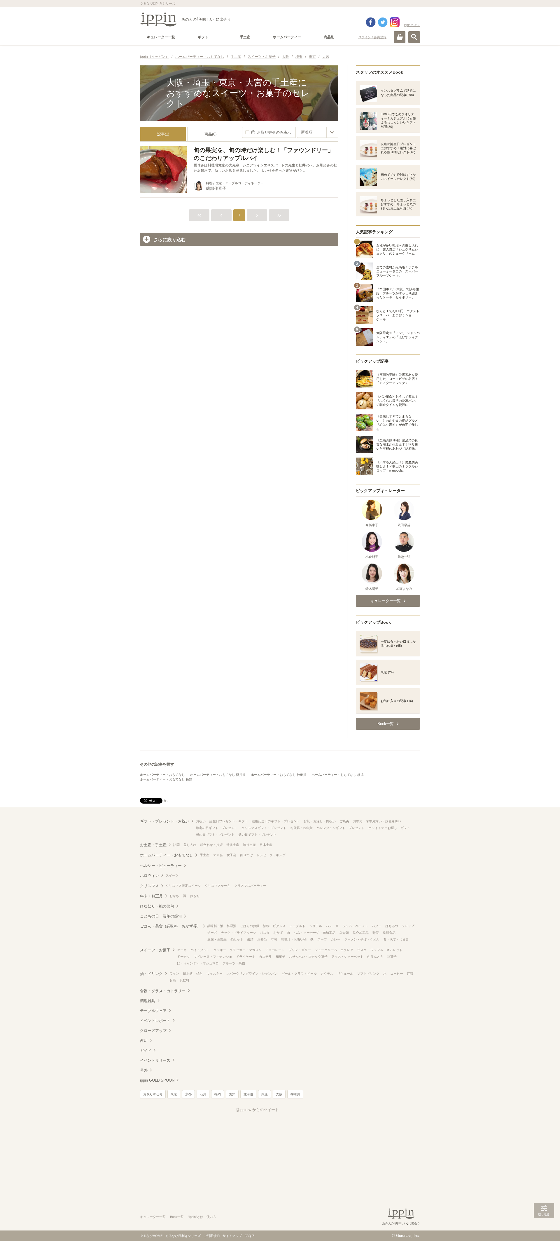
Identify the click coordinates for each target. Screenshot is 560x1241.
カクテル (327, 973)
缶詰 (250, 939)
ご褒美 (344, 821)
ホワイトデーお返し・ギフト (389, 828)
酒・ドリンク (151, 973)
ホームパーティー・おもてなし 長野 (166, 779)
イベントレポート (155, 1020)
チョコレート (275, 950)
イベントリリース (155, 1060)
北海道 (248, 1094)
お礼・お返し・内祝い (320, 821)
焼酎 (199, 973)
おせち (174, 896)
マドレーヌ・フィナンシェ (213, 956)
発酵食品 (389, 932)
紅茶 (410, 973)
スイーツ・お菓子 (155, 950)
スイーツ (172, 875)
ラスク (362, 950)
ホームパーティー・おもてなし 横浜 (338, 774)
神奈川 (295, 1094)
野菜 (375, 932)
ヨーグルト (297, 926)
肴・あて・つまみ (396, 939)
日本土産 (266, 845)
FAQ (248, 1235)
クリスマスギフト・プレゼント (264, 828)
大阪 (279, 1094)
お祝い (201, 821)
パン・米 (332, 926)
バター (377, 926)
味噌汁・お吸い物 (294, 939)
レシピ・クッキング (271, 855)
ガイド (145, 1050)
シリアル (315, 926)
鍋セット (236, 939)
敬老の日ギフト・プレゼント (217, 828)
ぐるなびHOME (151, 1235)
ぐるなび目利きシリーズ (183, 1235)
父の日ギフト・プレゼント (257, 834)
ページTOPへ (544, 1228)
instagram (395, 22)
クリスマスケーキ (217, 885)
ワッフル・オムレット (386, 950)
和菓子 (280, 956)
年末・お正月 (151, 896)
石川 (203, 1094)
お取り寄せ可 (152, 1094)
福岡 (217, 1094)
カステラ (265, 956)
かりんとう (375, 956)
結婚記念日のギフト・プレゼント (276, 821)
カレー (335, 939)
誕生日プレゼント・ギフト (228, 821)
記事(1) (163, 134)
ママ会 (218, 855)
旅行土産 (249, 845)
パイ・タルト (200, 950)
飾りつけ (246, 855)
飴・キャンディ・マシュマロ (198, 963)
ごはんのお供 (249, 926)
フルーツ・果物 (234, 963)
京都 (188, 1094)
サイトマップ (232, 1235)
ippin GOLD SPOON (157, 1080)
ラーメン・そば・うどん (361, 939)
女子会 (231, 855)
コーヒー (396, 973)
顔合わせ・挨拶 (211, 845)
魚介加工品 (361, 932)
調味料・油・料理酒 (221, 926)
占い (144, 1040)
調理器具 (147, 1001)
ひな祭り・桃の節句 (157, 906)
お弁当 (262, 939)
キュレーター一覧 (153, 1217)
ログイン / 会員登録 (372, 37)
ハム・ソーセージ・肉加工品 (314, 932)
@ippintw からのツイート (257, 1110)
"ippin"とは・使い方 (202, 1217)
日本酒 (187, 973)
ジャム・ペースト (355, 926)
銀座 (264, 1094)
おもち (195, 896)
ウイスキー (214, 973)
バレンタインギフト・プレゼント (340, 828)
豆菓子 (392, 956)
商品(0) (210, 134)
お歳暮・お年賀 (301, 828)
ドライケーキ (245, 956)
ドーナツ (183, 956)
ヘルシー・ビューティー (161, 865)
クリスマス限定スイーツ (183, 885)
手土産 (204, 855)
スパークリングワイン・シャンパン (252, 973)
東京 (174, 1094)
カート (399, 37)
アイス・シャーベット (347, 956)
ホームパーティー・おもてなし (162, 774)
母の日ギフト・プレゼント (215, 834)
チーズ (212, 932)
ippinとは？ (412, 25)
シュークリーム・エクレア (334, 950)
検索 (414, 37)
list (165, 800)
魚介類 (344, 932)
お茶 (172, 980)
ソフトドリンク (368, 973)
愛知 (232, 1094)
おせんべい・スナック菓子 (308, 956)
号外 (144, 1070)
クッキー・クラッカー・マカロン (238, 950)
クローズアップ (153, 1030)
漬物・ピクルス (274, 926)
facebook (371, 22)
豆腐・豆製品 (217, 939)
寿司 (274, 939)
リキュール (345, 973)
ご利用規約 (212, 1235)
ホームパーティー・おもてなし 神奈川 (278, 774)
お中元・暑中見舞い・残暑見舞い (377, 821)
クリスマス (149, 886)
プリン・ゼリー (299, 950)
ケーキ (182, 950)
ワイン (174, 973)
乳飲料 (184, 980)
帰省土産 (232, 845)
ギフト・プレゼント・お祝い (164, 821)
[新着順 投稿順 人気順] (317, 132)
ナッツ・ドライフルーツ (238, 932)
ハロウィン (149, 875)
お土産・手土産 (153, 845)
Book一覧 (177, 1217)
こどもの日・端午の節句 (161, 916)
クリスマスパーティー (250, 885)
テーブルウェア (153, 1011)
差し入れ (189, 845)
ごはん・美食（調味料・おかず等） (170, 926)
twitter (383, 22)
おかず (278, 932)
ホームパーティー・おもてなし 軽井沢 (218, 774)
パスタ (265, 932)
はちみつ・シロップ (399, 926)
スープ (322, 939)
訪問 (176, 845)
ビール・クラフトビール (299, 973)
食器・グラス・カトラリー (163, 991)
